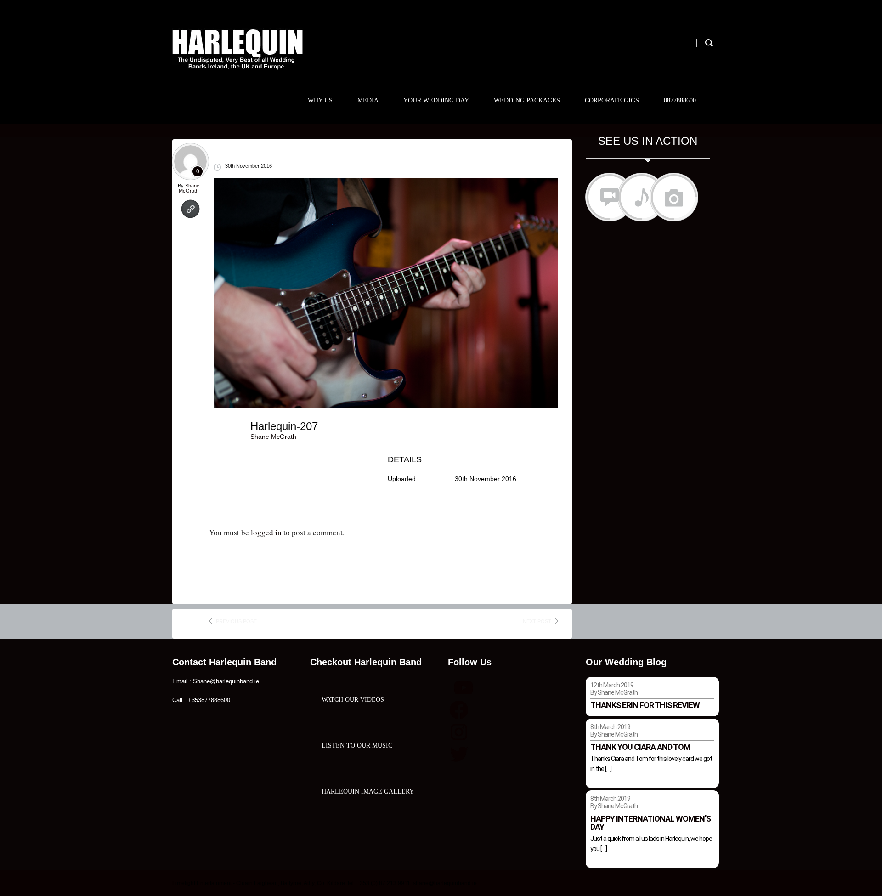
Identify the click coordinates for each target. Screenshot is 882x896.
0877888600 (680, 100)
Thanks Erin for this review (645, 705)
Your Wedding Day (436, 100)
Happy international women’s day (650, 823)
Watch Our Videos (353, 699)
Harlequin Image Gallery (368, 791)
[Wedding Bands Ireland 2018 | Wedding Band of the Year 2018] (237, 49)
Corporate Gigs (612, 100)
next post (537, 621)
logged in (266, 532)
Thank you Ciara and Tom (640, 747)
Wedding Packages (527, 100)
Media (368, 100)
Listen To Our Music (357, 745)
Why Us (320, 100)
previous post (236, 621)
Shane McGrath (189, 188)
